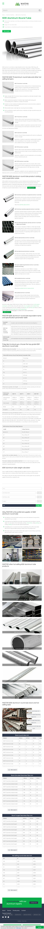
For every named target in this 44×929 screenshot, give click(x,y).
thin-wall (26, 307)
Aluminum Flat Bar (27, 914)
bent (17, 309)
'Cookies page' (18, 927)
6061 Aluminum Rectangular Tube (22, 616)
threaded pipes (23, 309)
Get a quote (6, 31)
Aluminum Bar (18, 914)
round (35, 304)
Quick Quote (31, 187)
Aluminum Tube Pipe (10, 14)
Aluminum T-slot (37, 914)
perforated (13, 309)
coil (24, 305)
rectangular (4, 305)
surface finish (29, 522)
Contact (23, 910)
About (3, 910)
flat (10, 305)
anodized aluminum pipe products (26, 288)
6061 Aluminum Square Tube (22, 583)
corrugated (27, 305)
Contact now (34, 902)
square (37, 304)
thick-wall (32, 307)
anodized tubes (35, 305)
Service (9, 910)
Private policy (16, 910)
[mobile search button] (40, 10)
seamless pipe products (24, 204)
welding (10, 524)
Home (3, 14)
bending (37, 522)
